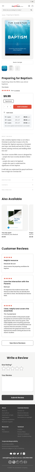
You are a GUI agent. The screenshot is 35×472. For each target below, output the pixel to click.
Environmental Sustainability (10, 446)
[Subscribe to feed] (10, 453)
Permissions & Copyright (25, 417)
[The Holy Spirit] (15, 218)
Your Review (7, 375)
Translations (5, 432)
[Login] (29, 6)
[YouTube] (14, 453)
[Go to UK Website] (10, 461)
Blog (3, 429)
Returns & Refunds (23, 413)
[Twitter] (17, 453)
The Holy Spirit (6, 233)
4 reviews (17, 90)
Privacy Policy (21, 432)
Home (3, 15)
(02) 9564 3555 (27, 458)
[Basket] (32, 6)
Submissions (5, 417)
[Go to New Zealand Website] (21, 461)
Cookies (20, 429)
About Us (4, 411)
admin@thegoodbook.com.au (12, 458)
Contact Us (21, 411)
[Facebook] (21, 453)
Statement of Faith (7, 415)
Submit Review (17, 397)
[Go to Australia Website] (18, 461)
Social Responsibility (8, 444)
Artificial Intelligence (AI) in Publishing (13, 448)
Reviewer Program (7, 422)
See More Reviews (17, 343)
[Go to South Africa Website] (25, 461)
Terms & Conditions (23, 434)
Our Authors (5, 413)
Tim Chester (5, 87)
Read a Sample (17, 62)
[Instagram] (23, 453)
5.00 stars (6, 90)
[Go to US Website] (14, 461)
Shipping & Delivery (23, 415)
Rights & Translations (8, 419)
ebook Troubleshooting (24, 436)
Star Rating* (7, 365)
